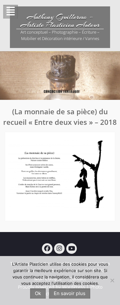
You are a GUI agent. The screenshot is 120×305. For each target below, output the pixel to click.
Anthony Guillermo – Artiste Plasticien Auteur (60, 21)
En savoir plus (69, 293)
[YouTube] (71, 248)
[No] (112, 280)
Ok (38, 293)
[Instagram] (59, 248)
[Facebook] (47, 248)
